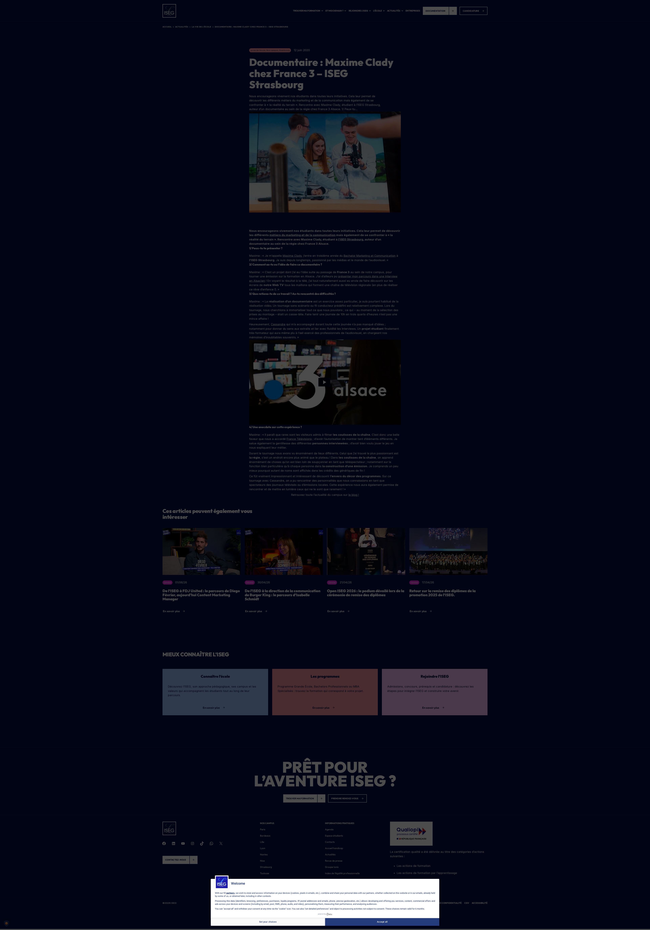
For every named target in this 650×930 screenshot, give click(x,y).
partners (230, 893)
